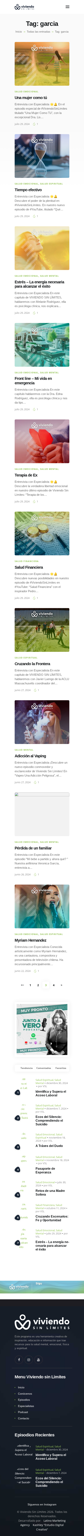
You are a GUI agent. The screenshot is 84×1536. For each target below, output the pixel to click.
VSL (45, 1086)
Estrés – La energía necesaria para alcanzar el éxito (39, 284)
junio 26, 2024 (22, 874)
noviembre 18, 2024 (57, 1160)
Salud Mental (49, 275)
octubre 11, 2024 (55, 1208)
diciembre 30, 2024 (57, 1083)
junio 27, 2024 (22, 690)
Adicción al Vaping (30, 756)
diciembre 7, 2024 (56, 1108)
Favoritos (60, 1068)
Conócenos (25, 1393)
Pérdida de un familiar (33, 848)
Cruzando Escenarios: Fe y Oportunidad (52, 1218)
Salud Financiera (27, 561)
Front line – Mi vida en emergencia (33, 380)
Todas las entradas (38, 31)
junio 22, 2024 (22, 971)
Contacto (23, 1418)
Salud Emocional (26, 91)
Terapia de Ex (26, 475)
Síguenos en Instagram (42, 1504)
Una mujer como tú (31, 97)
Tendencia (27, 1068)
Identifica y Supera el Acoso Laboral (51, 1093)
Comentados (43, 1068)
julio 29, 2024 (22, 124)
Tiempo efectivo (28, 190)
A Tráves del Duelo (49, 1146)
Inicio (18, 31)
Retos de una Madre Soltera (50, 1192)
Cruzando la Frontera (32, 664)
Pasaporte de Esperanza (45, 1170)
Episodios (24, 1399)
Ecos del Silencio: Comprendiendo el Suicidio (49, 1120)
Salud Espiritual (51, 183)
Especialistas (26, 1406)
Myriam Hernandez (30, 940)
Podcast (23, 1412)
